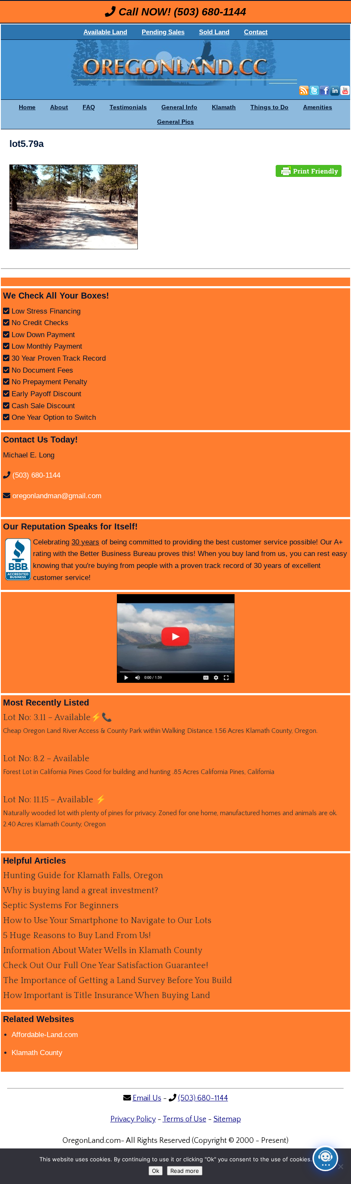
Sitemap (227, 1119)
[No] (340, 1166)
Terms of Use (184, 1119)
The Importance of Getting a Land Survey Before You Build (117, 980)
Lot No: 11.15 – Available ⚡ (54, 799)
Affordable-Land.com (45, 1035)
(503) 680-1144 (210, 12)
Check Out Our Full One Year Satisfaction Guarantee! (105, 965)
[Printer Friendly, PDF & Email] (309, 170)
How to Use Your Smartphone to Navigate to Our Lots (107, 920)
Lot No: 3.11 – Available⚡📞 (57, 717)
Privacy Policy (133, 1119)
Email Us (147, 1098)
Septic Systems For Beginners (61, 905)
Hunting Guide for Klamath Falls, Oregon (83, 875)
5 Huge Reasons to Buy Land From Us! (77, 935)
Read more (184, 1170)
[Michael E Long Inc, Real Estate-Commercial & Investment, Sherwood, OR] (18, 559)
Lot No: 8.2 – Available (46, 758)
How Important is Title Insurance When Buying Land (106, 995)
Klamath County (37, 1053)
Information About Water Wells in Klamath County (102, 950)
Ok (155, 1170)
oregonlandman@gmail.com (56, 496)
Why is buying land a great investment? (80, 890)
